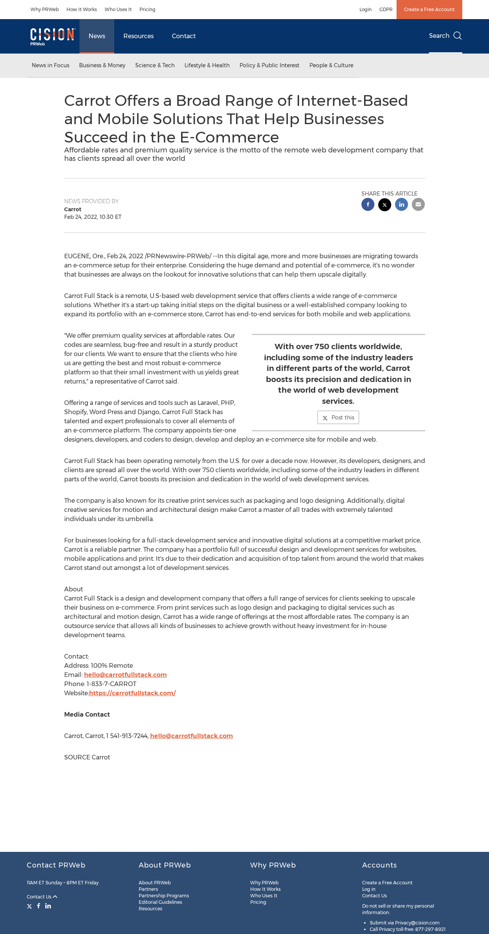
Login (365, 9)
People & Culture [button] (331, 65)
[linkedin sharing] (401, 205)
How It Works (81, 9)
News (97, 36)
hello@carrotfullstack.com (125, 674)
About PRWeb (155, 882)
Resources (138, 36)
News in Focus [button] (50, 65)
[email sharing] (418, 205)
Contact (184, 36)
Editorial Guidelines (160, 902)
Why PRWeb (45, 9)
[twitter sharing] (384, 205)
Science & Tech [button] (155, 65)
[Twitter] (30, 906)
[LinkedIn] (48, 906)
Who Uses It (118, 9)
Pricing (147, 9)
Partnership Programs (164, 895)
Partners (148, 889)
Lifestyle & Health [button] (207, 65)
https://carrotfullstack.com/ (132, 693)
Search (439, 35)
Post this (343, 417)
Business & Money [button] (102, 65)
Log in (369, 889)
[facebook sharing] (367, 205)
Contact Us (40, 897)
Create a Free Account (429, 9)
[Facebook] (38, 906)
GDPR (386, 9)
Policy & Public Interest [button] (270, 65)
